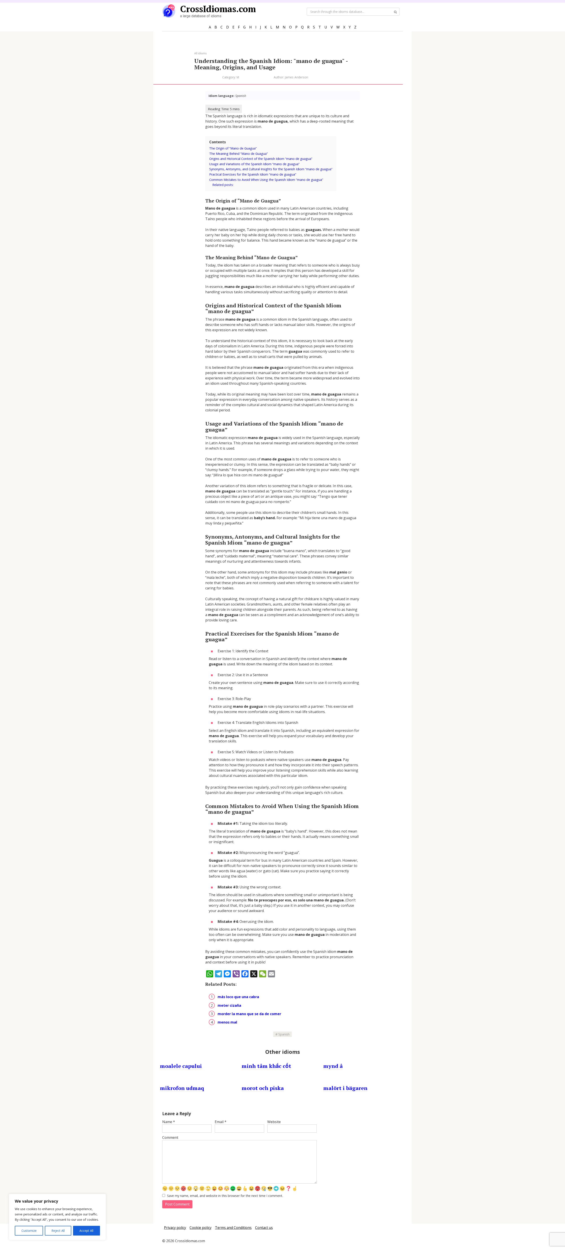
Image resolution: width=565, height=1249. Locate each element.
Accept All (86, 1230)
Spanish (284, 1034)
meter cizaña (229, 1005)
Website (274, 1121)
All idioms (200, 53)
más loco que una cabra (238, 996)
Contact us (264, 1227)
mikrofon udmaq (182, 1088)
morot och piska (263, 1088)
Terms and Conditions (233, 1227)
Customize (29, 1230)
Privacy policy (175, 1227)
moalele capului (181, 1065)
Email (220, 1121)
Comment (170, 1137)
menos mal (227, 1022)
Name (168, 1121)
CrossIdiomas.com (218, 9)
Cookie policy (200, 1227)
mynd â (333, 1065)
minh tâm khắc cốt (266, 1065)
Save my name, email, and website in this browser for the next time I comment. (225, 1196)
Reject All (58, 1230)
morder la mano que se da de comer (249, 1013)
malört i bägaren (345, 1088)
